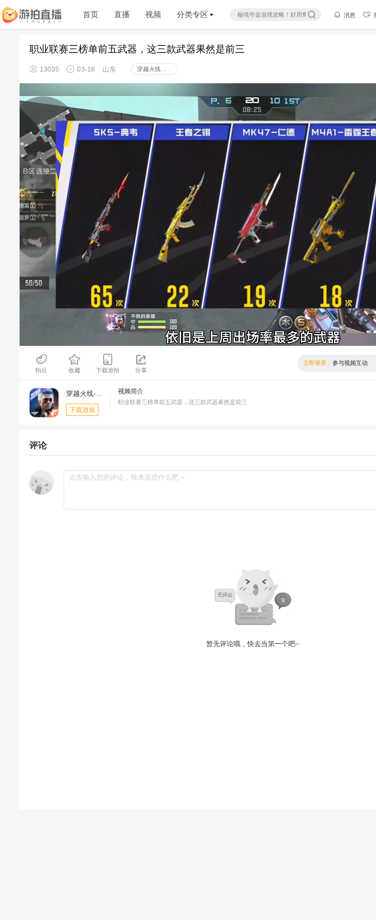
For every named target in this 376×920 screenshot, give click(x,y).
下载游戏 (82, 409)
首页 (90, 14)
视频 (153, 14)
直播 (122, 14)
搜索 (312, 15)
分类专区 (192, 14)
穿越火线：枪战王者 (157, 69)
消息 (349, 15)
